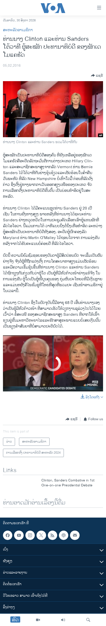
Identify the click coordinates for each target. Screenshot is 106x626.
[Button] (97, 75)
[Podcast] (63, 535)
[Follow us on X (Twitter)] (41, 535)
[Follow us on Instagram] (30, 535)
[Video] (38, 620)
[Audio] (63, 620)
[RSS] (52, 535)
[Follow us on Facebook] (7, 535)
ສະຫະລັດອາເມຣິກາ (18, 30)
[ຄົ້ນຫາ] (88, 620)
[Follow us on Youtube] (18, 535)
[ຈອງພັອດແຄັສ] (74, 535)
